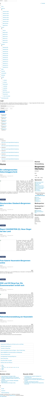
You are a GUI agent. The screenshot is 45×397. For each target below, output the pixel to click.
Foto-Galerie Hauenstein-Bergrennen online (15, 261)
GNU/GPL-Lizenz (12, 395)
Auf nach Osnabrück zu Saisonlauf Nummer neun (33, 378)
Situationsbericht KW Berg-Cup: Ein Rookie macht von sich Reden (12, 344)
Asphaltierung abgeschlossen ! (6, 346)
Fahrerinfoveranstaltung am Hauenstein (16, 316)
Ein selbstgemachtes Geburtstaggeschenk (8, 170)
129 (2, 367)
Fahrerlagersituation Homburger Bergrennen (8, 356)
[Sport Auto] (37, 184)
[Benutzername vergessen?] (13, 106)
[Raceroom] (37, 197)
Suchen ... (2, 0)
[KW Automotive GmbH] (39, 182)
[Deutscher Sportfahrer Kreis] (40, 212)
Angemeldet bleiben (4, 110)
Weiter (3, 368)
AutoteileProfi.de (40, 195)
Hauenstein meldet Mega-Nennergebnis (31, 381)
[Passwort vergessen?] (11, 108)
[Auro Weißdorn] (38, 190)
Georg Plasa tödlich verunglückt (6, 360)
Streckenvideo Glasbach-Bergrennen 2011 (15, 204)
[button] (32, 179)
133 (9, 367)
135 (12, 367)
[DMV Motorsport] (38, 210)
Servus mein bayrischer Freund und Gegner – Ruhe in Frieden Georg (13, 350)
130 (4, 367)
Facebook (43, 3)
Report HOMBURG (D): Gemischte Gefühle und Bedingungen (11, 352)
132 (7, 367)
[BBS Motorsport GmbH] (39, 185)
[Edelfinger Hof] (37, 201)
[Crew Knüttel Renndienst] (39, 186)
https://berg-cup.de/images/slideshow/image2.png (10, 158)
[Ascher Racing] (38, 198)
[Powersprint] (37, 189)
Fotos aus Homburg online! (5, 354)
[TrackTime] (37, 199)
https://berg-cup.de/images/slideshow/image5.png (10, 155)
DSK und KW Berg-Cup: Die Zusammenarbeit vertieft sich (12, 284)
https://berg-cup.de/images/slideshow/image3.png (10, 149)
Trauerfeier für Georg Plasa (5, 348)
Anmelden (2, 111)
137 (16, 367)
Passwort (2, 108)
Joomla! (1, 395)
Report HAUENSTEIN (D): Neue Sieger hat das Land (15, 230)
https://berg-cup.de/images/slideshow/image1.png (10, 145)
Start (2, 365)
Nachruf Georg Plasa (4, 358)
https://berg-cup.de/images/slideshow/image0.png (10, 142)
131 (5, 367)
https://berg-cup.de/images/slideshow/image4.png (10, 152)
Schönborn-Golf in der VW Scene (6, 362)
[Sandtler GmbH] (38, 183)
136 (14, 367)
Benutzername (3, 106)
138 (18, 367)
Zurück (3, 366)
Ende (2, 369)
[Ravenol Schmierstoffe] (39, 188)
